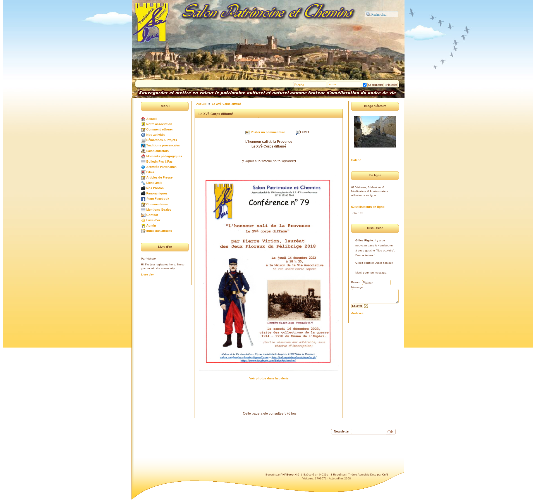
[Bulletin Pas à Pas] (143, 161)
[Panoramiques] (143, 193)
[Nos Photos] (143, 188)
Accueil (151, 118)
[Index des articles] (143, 230)
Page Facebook (158, 198)
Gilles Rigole (364, 240)
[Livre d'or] (143, 220)
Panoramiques (157, 193)
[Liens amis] (143, 182)
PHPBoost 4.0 (290, 474)
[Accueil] (143, 118)
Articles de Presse (159, 177)
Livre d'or (153, 220)
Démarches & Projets (161, 140)
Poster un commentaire (268, 132)
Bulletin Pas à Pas (159, 161)
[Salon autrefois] (143, 151)
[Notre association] (143, 124)
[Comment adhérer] (143, 129)
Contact (152, 215)
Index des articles (159, 230)
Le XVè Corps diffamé (226, 103)
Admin (151, 225)
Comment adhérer (159, 129)
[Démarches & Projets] (143, 140)
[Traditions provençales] (143, 145)
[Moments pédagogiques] (143, 156)
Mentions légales (158, 209)
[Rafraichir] (366, 305)
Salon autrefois (157, 151)
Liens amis (154, 182)
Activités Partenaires (161, 166)
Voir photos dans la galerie (268, 378)
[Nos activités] (143, 134)
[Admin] (143, 225)
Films (150, 172)
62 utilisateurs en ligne (367, 206)
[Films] (143, 172)
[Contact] (143, 215)
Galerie (356, 159)
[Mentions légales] (143, 209)
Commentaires (157, 204)
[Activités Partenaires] (143, 166)
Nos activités (155, 134)
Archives (357, 313)
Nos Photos (155, 188)
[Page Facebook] (143, 198)
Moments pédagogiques (164, 156)
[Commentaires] (143, 204)
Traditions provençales (163, 145)
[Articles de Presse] (143, 177)
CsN (385, 474)
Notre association (159, 124)
